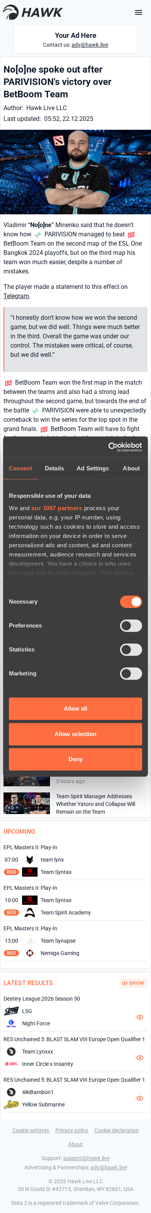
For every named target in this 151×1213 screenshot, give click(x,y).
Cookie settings (30, 1130)
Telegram (16, 296)
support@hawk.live (86, 1158)
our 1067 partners (56, 508)
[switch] (131, 625)
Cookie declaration (116, 1130)
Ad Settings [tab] (93, 468)
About (75, 1144)
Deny (75, 759)
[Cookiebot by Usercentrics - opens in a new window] (108, 447)
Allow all (76, 708)
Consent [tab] (20, 468)
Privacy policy (71, 1130)
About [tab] (131, 468)
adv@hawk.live (90, 45)
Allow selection (76, 734)
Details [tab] (54, 468)
